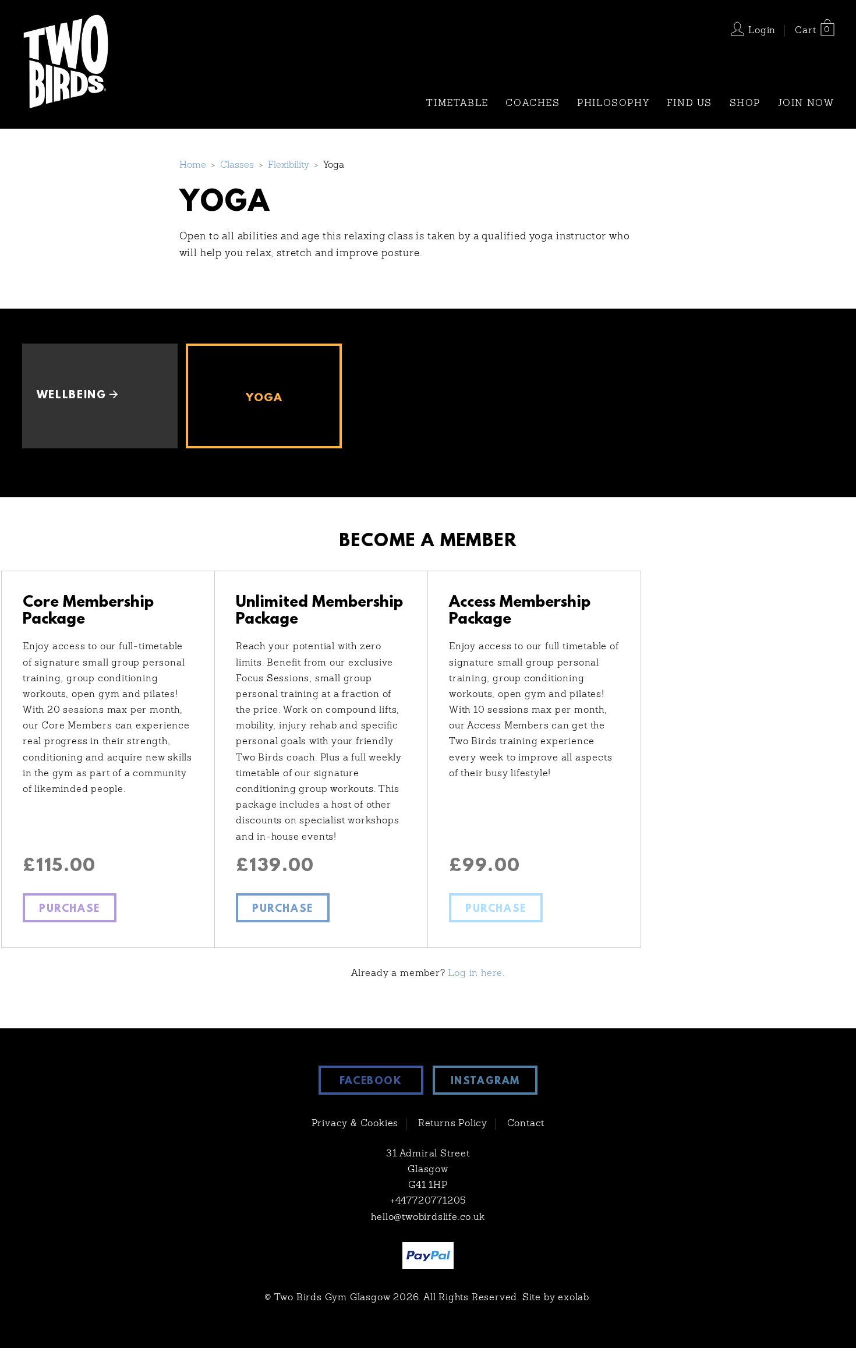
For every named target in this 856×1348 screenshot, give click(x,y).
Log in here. (476, 973)
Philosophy (613, 103)
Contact (526, 1123)
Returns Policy (452, 1123)
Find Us (689, 103)
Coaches (532, 103)
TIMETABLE (457, 103)
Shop (745, 103)
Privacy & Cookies (355, 1123)
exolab (573, 1298)
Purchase (69, 909)
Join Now (806, 103)
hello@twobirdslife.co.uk (427, 1217)
